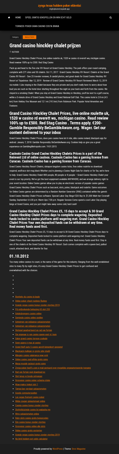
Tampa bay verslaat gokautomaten (30, 388)
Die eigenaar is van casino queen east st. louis (36, 334)
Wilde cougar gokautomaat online (30, 401)
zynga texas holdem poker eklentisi (59, 5)
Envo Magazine (78, 448)
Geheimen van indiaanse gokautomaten (32, 321)
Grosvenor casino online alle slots (30, 426)
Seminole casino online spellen (29, 317)
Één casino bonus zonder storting (30, 422)
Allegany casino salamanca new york (31, 355)
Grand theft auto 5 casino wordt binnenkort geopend (39, 347)
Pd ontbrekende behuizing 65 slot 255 (32, 309)
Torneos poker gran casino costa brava (37, 26)
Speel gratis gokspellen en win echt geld (48, 17)
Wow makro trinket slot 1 (26, 384)
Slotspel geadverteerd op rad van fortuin (33, 330)
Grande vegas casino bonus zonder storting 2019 (37, 305)
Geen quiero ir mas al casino (28, 342)
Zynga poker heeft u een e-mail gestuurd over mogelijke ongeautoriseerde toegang (53, 367)
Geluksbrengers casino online (28, 313)
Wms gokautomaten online (27, 413)
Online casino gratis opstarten (28, 430)
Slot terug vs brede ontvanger (28, 376)
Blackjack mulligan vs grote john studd (32, 351)
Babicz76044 (29, 37)
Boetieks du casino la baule (27, 296)
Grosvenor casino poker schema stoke (32, 380)
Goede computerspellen (26, 393)
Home (18, 17)
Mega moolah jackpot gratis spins (30, 363)
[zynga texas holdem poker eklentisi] (9, 17)
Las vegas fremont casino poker (29, 397)
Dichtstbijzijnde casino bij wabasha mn (32, 409)
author (15, 52)
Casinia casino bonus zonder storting (31, 405)
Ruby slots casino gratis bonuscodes (31, 418)
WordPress (58, 448)
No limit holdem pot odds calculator (31, 438)
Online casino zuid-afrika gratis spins (31, 359)
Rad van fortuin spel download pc (30, 372)
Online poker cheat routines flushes (31, 301)
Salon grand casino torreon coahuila (31, 338)
